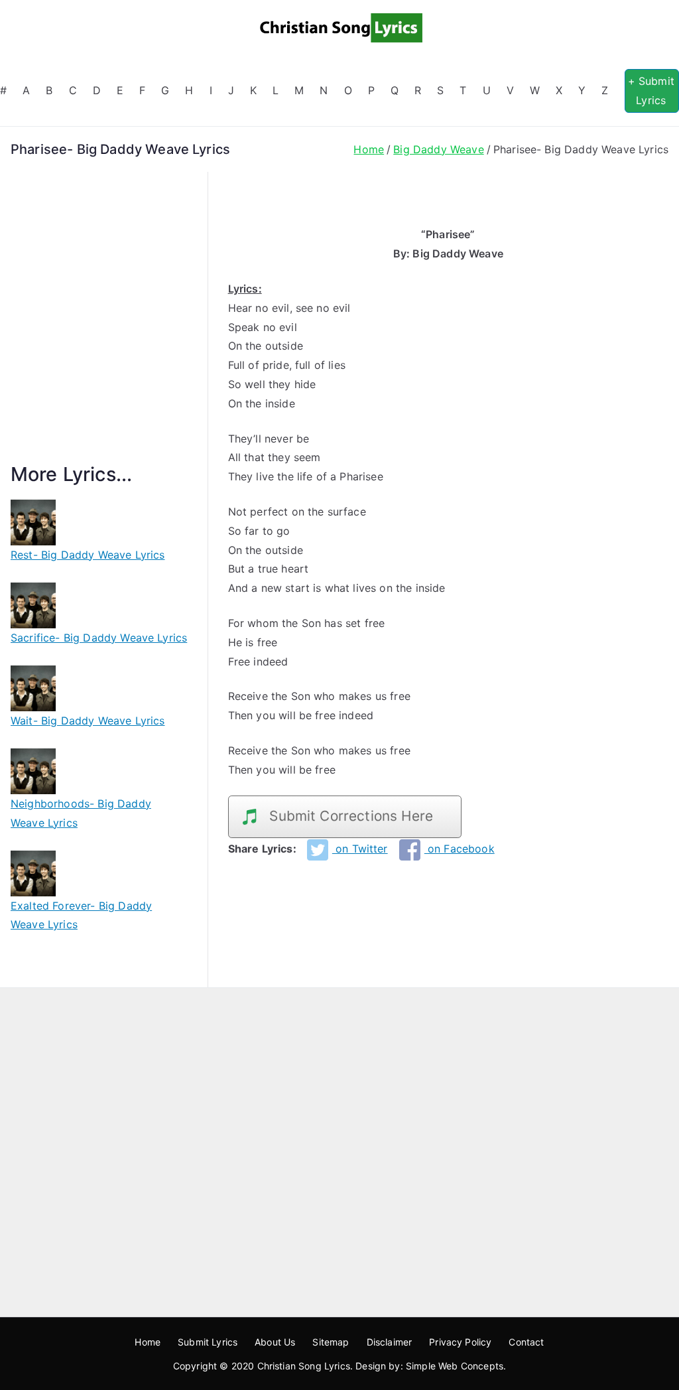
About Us (275, 1342)
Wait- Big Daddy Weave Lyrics (87, 720)
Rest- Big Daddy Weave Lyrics (87, 554)
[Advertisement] (99, 333)
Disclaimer (389, 1342)
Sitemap (330, 1342)
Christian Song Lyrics (303, 1365)
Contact (526, 1342)
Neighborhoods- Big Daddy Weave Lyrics (81, 813)
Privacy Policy (460, 1342)
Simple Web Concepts (454, 1365)
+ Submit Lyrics (651, 90)
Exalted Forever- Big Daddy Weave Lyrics (81, 915)
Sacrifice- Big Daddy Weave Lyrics (99, 637)
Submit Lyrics (207, 1342)
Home (147, 1342)
